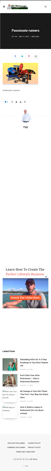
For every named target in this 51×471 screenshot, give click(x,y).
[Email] (35, 56)
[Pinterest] (28, 56)
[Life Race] (17, 6)
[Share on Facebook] (15, 56)
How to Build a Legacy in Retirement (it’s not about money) (31, 410)
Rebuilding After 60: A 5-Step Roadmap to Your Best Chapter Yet (34, 362)
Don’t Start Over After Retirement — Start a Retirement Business (30, 378)
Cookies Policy (34, 443)
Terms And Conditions (25, 452)
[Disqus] (25, 161)
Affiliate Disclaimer (16, 443)
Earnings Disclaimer (16, 447)
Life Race (33, 459)
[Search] (46, 7)
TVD (15, 36)
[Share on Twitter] (22, 56)
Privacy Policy (34, 447)
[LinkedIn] (21, 102)
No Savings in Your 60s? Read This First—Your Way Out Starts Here (34, 394)
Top (26, 466)
